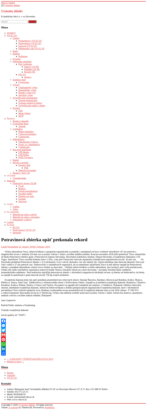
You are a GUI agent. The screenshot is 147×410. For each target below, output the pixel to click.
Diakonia (11, 181)
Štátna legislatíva (26, 131)
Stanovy (28, 77)
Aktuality (11, 375)
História (16, 54)
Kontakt (22, 199)
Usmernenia (23, 137)
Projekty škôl (24, 165)
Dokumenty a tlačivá (22, 219)
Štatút (15, 51)
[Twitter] (73, 330)
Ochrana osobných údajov (30, 103)
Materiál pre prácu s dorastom (26, 217)
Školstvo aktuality (21, 121)
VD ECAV (12, 35)
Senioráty (17, 232)
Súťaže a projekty (21, 162)
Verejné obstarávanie (27, 100)
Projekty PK (29, 72)
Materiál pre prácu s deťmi (25, 214)
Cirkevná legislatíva (27, 134)
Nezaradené (12, 247)
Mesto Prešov (24, 113)
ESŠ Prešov (23, 155)
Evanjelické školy (21, 124)
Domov (10, 373)
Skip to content (8, 3)
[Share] (73, 353)
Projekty (16, 108)
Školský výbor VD (27, 92)
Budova (22, 188)
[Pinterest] (73, 339)
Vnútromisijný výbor (27, 87)
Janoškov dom (19, 79)
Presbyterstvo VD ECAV (29, 43)
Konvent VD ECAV (27, 46)
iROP (21, 116)
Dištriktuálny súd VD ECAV (31, 48)
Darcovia (22, 201)
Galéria (16, 207)
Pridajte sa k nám (26, 196)
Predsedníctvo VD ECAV (30, 41)
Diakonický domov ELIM (24, 183)
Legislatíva (18, 129)
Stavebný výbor (25, 95)
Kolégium (22, 56)
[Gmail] (73, 335)
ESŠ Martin (23, 152)
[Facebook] (73, 321)
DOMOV (11, 33)
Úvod (21, 186)
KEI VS (22, 74)
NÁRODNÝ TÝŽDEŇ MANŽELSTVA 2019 (30, 359)
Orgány (16, 38)
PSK (20, 111)
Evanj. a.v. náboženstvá (29, 144)
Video (15, 209)
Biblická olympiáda (27, 170)
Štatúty (16, 160)
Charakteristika (19, 178)
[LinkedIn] (73, 348)
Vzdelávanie (24, 147)
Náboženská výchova (28, 142)
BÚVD (16, 227)
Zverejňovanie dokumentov (25, 98)
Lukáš (4, 247)
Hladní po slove (15, 361)
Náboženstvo (19, 139)
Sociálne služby (25, 194)
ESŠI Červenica (25, 157)
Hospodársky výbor (27, 90)
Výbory (16, 85)
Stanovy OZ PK (31, 67)
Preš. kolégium (25, 64)
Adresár (22, 126)
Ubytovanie (23, 82)
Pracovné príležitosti (22, 149)
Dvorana (17, 59)
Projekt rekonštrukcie (28, 191)
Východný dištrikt (12, 11)
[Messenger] (73, 325)
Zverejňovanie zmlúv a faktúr (31, 105)
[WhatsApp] (73, 344)
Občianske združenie (22, 61)
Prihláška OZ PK (32, 69)
